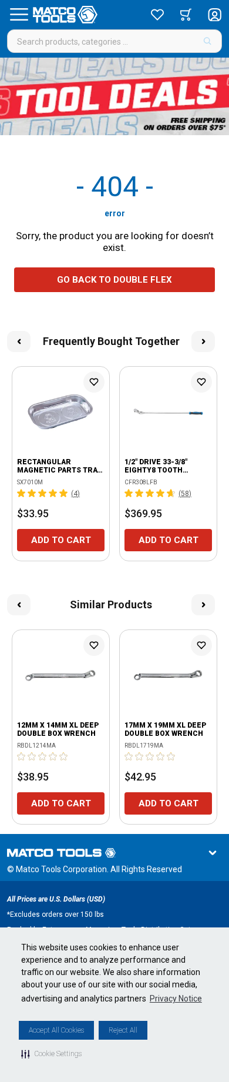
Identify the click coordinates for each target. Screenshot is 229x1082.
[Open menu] (19, 14)
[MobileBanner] (114, 96)
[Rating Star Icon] (21, 493)
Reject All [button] (123, 1030)
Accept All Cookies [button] (56, 1030)
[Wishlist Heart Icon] (94, 382)
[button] (51, 1053)
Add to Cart (61, 540)
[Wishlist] (157, 15)
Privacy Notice (176, 998)
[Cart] (186, 15)
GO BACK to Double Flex (114, 279)
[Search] (208, 41)
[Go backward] (19, 341)
